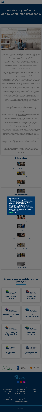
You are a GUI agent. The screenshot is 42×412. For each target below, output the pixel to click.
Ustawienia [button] (15, 212)
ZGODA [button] (11, 212)
